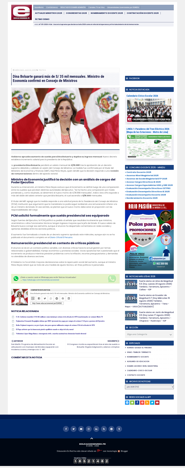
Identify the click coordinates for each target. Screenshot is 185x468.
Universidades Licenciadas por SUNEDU (123, 7)
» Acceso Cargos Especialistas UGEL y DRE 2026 (149, 185)
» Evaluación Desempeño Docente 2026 (145, 194)
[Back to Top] (91, 438)
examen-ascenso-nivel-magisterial (142, 366)
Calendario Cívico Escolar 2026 (142, 95)
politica (42, 70)
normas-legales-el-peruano (139, 347)
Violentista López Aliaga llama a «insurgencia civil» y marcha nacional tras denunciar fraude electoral (51, 334)
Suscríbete (39, 7)
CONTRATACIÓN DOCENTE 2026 (143, 13)
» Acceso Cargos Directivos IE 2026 (143, 182)
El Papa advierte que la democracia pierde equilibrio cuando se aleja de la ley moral (44, 329)
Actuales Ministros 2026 (48, 13)
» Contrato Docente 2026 (138, 172)
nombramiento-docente (138, 357)
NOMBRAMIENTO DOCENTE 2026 (107, 13)
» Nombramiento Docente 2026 (141, 198)
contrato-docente (136, 375)
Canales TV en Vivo (96, 7)
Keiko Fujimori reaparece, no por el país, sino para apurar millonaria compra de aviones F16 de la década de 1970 (55, 325)
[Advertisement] (92, 47)
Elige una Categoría (137, 334)
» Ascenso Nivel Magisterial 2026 (141, 175)
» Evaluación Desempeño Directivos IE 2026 (147, 191)
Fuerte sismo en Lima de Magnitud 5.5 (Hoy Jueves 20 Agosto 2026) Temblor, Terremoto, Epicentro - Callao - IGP (156, 285)
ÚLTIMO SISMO (42, 19)
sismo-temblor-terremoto (139, 352)
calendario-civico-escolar (139, 370)
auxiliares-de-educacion (138, 361)
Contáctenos (52, 7)
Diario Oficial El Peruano (61, 237)
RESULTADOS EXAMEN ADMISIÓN (73, 7)
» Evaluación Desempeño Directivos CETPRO (148, 188)
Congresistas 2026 (76, 13)
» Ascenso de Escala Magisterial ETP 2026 (146, 178)
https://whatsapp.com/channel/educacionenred (41, 280)
